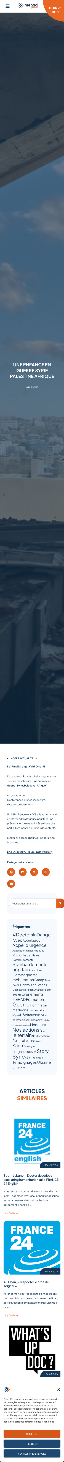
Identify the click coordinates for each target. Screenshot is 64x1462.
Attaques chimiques (22, 950)
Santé (18, 1045)
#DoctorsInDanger (31, 937)
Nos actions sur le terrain (29, 1032)
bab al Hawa (31, 955)
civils (48, 980)
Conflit (16, 985)
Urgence (18, 1067)
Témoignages (24, 1062)
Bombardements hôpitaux (29, 967)
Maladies (46, 1020)
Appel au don (32, 940)
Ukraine (44, 1062)
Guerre (21, 1004)
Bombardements (22, 959)
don (48, 989)
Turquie (39, 1057)
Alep (18, 940)
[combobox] (32, 903)
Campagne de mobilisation (25, 977)
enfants (16, 994)
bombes (36, 970)
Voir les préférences (32, 1453)
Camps (40, 980)
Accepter (32, 1433)
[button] (58, 1389)
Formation (35, 999)
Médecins (38, 1024)
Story (43, 1051)
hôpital (16, 1015)
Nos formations (41, 1036)
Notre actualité (22, 758)
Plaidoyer (35, 1040)
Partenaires (20, 1040)
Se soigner (30, 1046)
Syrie (18, 1056)
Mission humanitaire (21, 1025)
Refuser (32, 1443)
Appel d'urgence (29, 945)
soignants (20, 1051)
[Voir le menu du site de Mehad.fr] (7, 6)
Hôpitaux (27, 1015)
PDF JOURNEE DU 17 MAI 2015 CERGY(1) (30, 852)
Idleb (39, 1015)
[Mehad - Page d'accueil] (28, 6)
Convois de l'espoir (33, 985)
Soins (32, 1051)
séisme (30, 1057)
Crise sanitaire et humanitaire (29, 989)
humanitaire (36, 1010)
